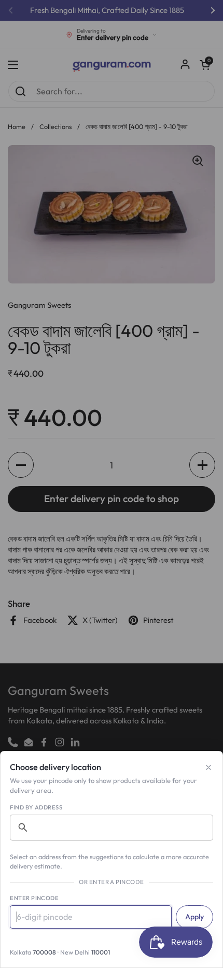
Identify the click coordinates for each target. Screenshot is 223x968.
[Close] (208, 767)
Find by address (36, 807)
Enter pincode (34, 898)
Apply (194, 916)
